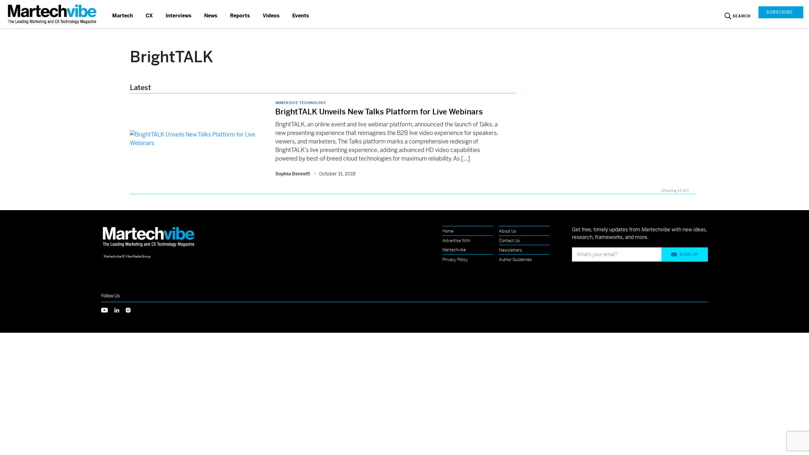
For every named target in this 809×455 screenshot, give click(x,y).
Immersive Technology (300, 102)
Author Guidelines (515, 259)
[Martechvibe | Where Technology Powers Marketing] (53, 14)
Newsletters (510, 250)
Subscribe (779, 12)
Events (300, 15)
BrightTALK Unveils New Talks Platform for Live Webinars (379, 112)
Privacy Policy (455, 259)
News (210, 15)
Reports (240, 15)
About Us (507, 231)
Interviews (179, 15)
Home (447, 231)
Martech (122, 15)
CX (149, 15)
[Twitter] (107, 309)
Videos (271, 15)
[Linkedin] (120, 309)
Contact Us (509, 240)
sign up (688, 254)
